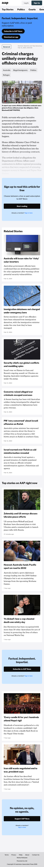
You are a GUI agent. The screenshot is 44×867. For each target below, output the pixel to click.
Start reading (22, 206)
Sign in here (29, 213)
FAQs (20, 855)
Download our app (11, 37)
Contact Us (35, 855)
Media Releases (22, 857)
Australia (6, 70)
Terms (7, 855)
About (27, 855)
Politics (21, 9)
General (6, 47)
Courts (32, 9)
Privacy (13, 855)
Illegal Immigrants (20, 70)
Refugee (6, 75)
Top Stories (7, 9)
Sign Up (37, 3)
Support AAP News (22, 819)
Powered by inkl (22, 861)
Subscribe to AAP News (13, 31)
